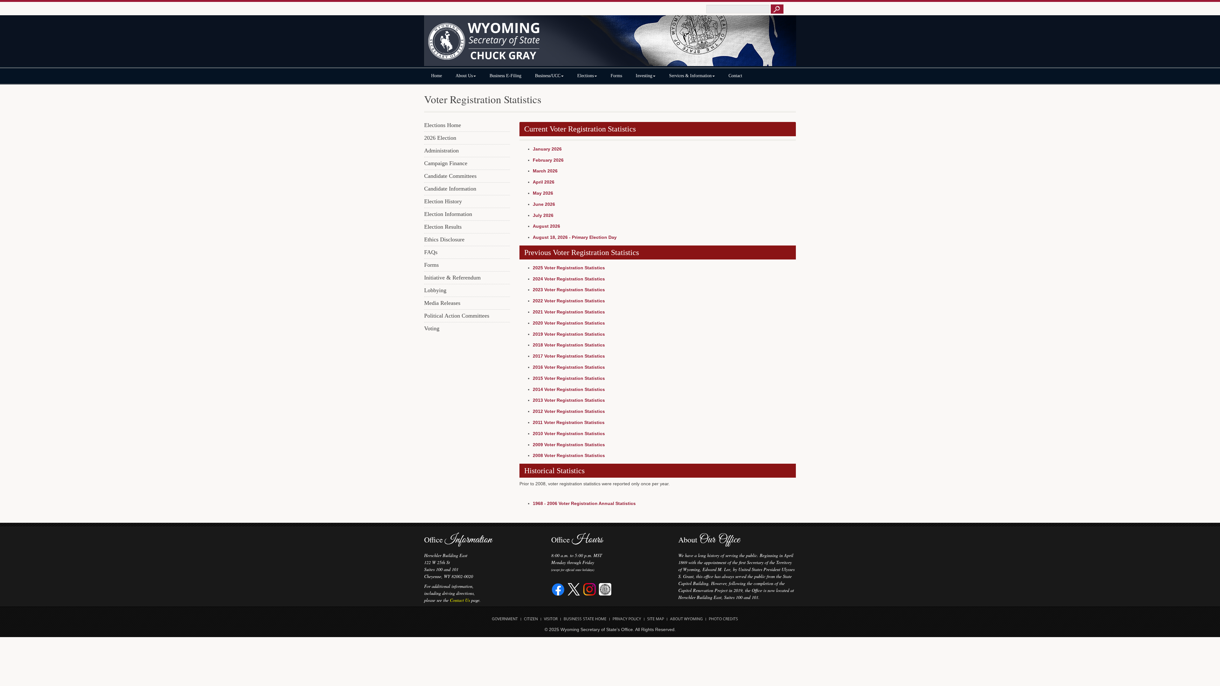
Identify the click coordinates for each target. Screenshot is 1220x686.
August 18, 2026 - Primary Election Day (575, 237)
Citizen (531, 619)
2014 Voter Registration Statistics (569, 389)
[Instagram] (589, 588)
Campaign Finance (445, 163)
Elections (585, 75)
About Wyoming (686, 619)
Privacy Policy (627, 619)
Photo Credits (723, 619)
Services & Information (690, 75)
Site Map (655, 619)
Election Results (443, 227)
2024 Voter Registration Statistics (569, 278)
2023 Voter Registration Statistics (569, 289)
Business (573, 619)
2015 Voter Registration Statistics (569, 378)
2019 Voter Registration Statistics (569, 334)
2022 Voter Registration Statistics (569, 300)
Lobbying (435, 290)
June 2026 (544, 204)
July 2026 (543, 215)
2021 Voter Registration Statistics (569, 311)
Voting (431, 328)
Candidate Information (450, 188)
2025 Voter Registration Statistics (569, 267)
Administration (441, 150)
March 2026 (545, 170)
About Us (464, 75)
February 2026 (548, 160)
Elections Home (442, 125)
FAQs (430, 252)
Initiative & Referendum (452, 277)
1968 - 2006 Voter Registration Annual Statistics (584, 503)
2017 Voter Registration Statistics (569, 356)
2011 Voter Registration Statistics (569, 422)
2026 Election (440, 138)
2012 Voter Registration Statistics (569, 411)
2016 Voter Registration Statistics (569, 367)
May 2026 (543, 193)
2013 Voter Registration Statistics (569, 400)
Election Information (448, 214)
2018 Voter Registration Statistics (569, 344)
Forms (616, 75)
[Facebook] (558, 588)
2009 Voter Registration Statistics (569, 444)
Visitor (551, 619)
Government (505, 619)
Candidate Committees (450, 176)
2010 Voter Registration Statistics (569, 433)
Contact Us (460, 600)
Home (436, 75)
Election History (443, 201)
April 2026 (543, 182)
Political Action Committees (456, 316)
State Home (595, 619)
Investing (644, 75)
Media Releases (442, 303)
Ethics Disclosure (444, 239)
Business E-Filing (505, 75)
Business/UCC (547, 75)
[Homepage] (610, 44)
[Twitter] (574, 588)
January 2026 (547, 148)
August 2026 (546, 226)
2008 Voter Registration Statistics (569, 455)
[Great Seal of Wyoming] (605, 588)
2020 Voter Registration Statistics (569, 323)
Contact (735, 75)
